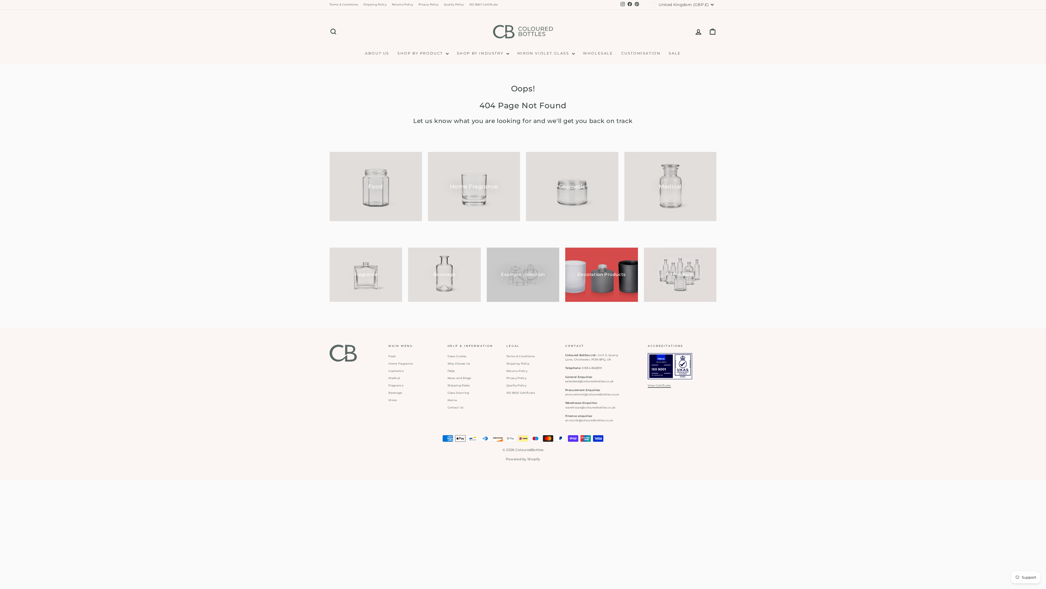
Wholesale (598, 53)
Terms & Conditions (344, 4)
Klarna (452, 400)
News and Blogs (459, 378)
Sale (675, 53)
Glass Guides (457, 356)
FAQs (451, 371)
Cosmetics (396, 371)
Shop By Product (421, 53)
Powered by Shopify (523, 459)
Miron (392, 400)
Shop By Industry (481, 53)
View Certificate (659, 385)
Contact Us (456, 407)
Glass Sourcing (458, 393)
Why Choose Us (459, 363)
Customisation (641, 53)
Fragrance (395, 385)
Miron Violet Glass (544, 53)
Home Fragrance (400, 363)
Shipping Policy (375, 4)
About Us (377, 53)
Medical (394, 378)
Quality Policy (454, 4)
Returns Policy (402, 4)
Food (392, 356)
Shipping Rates (459, 385)
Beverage (395, 393)
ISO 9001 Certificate (483, 4)
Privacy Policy (428, 4)
